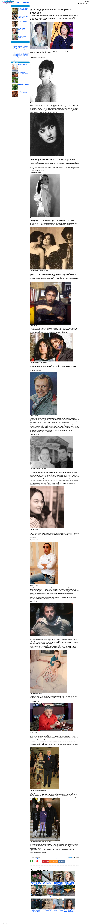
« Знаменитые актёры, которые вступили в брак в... (40, 858)
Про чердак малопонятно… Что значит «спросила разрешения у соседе (28, 43)
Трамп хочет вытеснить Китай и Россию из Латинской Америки (36, 910)
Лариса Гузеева (34, 857)
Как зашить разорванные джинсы (58, 910)
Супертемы (15, 62)
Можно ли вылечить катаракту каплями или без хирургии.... (69, 883)
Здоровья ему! (16, 52)
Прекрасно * (16, 60)
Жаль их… (16, 48)
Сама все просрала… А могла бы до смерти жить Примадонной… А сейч (28, 46)
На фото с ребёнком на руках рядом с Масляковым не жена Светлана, (28, 54)
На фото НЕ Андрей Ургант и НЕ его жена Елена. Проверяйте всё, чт (28, 55)
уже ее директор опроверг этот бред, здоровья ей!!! (24, 53)
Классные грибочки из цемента (69, 897)
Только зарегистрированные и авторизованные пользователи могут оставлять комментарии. (53, 866)
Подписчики (26, 2)
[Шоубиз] (7, 3)
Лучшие (43, 5)
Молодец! (16, 56)
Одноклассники (54, 861)
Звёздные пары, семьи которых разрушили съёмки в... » (68, 858)
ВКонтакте (63, 861)
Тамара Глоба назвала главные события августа (58, 897)
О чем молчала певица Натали (36, 897)
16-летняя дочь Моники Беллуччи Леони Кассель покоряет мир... (69, 910)
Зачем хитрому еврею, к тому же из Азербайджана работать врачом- (27, 50)
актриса (38, 857)
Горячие (38, 5)
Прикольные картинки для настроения (47, 910)
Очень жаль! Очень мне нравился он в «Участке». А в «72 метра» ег (27, 57)
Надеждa (77, 857)
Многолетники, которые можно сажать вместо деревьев (36, 883)
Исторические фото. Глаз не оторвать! (47, 883)
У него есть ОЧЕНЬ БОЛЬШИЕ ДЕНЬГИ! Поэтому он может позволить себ (28, 45)
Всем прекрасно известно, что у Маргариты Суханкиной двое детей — (28, 58)
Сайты (18, 2)
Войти (86, 1)
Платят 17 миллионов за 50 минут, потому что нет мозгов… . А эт (27, 49)
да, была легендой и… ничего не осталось (22, 47)
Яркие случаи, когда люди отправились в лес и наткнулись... (58, 883)
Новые (33, 5)
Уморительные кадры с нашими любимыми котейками (47, 897)
